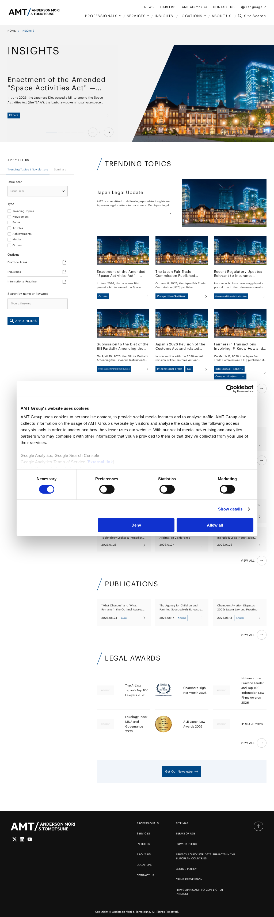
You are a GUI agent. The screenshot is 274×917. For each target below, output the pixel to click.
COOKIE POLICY (186, 869)
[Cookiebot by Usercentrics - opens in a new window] (230, 389)
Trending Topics (23, 211)
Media (17, 239)
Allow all (215, 525)
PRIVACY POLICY (187, 844)
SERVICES (143, 833)
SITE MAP (182, 823)
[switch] (107, 489)
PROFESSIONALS (148, 823)
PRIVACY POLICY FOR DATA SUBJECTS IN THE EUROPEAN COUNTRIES (205, 856)
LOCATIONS (144, 865)
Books (16, 222)
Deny (136, 525)
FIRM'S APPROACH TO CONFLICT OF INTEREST (199, 892)
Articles (18, 228)
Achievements (22, 234)
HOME (11, 30)
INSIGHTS (143, 844)
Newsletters (21, 216)
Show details (230, 509)
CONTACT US (145, 875)
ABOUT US (144, 854)
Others (17, 245)
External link (100, 461)
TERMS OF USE (185, 833)
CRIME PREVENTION (189, 879)
